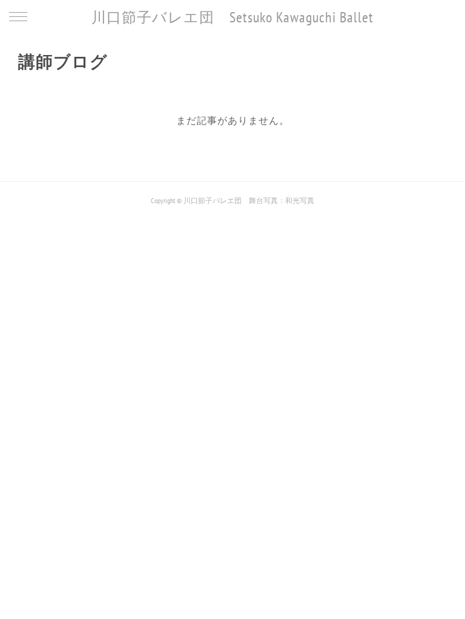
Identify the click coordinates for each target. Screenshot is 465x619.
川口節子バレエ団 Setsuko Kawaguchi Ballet (232, 17)
